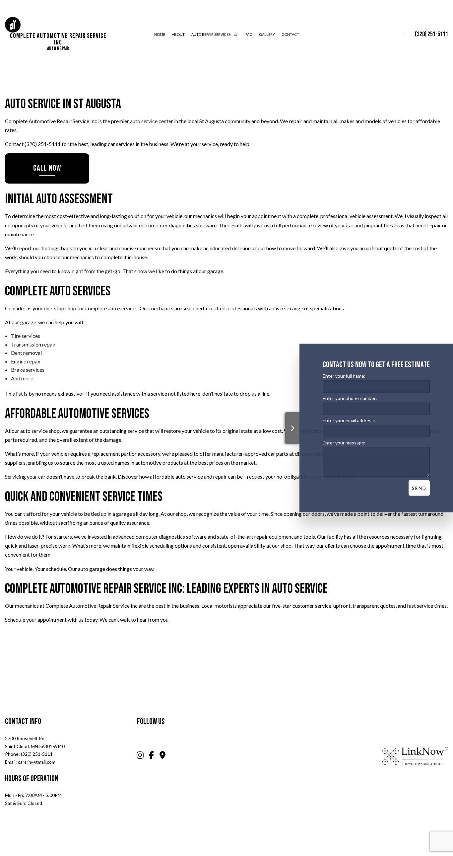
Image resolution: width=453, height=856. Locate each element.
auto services (123, 308)
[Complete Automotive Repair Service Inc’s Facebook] (152, 756)
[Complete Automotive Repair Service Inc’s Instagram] (140, 756)
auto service (144, 121)
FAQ (248, 34)
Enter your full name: (344, 375)
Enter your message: (344, 442)
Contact (290, 34)
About (178, 34)
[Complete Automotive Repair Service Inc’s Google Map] (162, 756)
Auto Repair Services (210, 34)
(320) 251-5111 (431, 35)
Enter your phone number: (350, 398)
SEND (419, 488)
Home (159, 34)
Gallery (267, 34)
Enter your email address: (349, 420)
